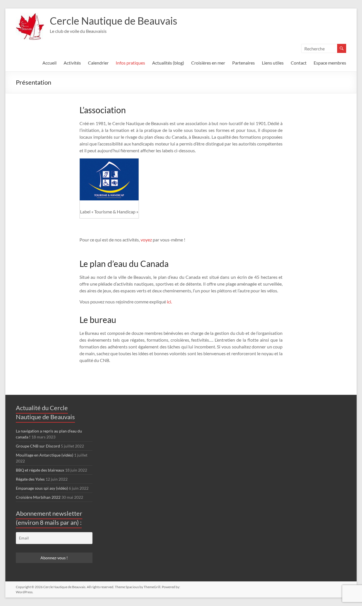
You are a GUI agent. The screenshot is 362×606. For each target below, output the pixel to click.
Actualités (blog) (168, 62)
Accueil (49, 62)
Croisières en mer (208, 62)
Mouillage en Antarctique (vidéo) (44, 455)
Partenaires (243, 62)
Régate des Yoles (30, 479)
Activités (72, 62)
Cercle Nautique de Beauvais (113, 20)
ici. (169, 301)
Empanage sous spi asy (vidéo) (42, 488)
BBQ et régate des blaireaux (40, 470)
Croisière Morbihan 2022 (38, 497)
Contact (299, 62)
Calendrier (98, 62)
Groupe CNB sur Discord (38, 446)
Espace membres (330, 62)
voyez (146, 239)
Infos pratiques (130, 62)
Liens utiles (273, 62)
